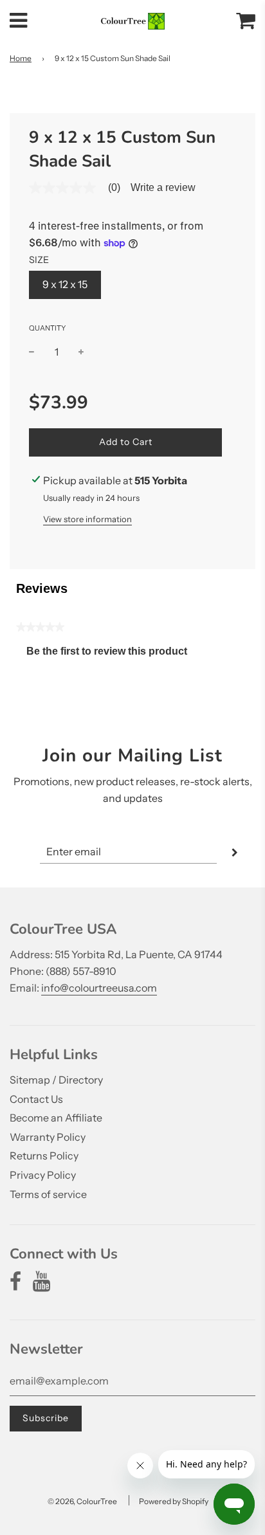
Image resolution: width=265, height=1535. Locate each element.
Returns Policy (44, 1155)
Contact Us (36, 1099)
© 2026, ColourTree (82, 1501)
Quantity (47, 327)
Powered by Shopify (173, 1501)
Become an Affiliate (56, 1117)
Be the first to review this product (111, 654)
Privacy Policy (43, 1174)
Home (21, 58)
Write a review (163, 188)
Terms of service (48, 1194)
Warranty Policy (48, 1137)
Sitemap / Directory (56, 1079)
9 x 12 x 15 (64, 284)
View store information (87, 519)
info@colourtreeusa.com (99, 987)
